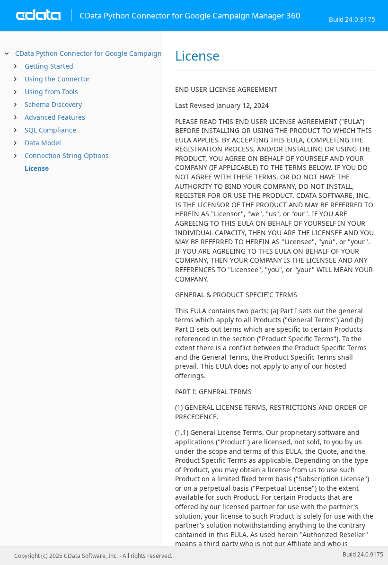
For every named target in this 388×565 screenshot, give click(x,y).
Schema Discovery (53, 104)
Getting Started (49, 66)
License (37, 168)
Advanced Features (55, 117)
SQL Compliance (50, 129)
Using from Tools (51, 91)
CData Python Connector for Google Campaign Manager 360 (110, 53)
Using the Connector (57, 78)
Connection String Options (67, 155)
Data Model (43, 142)
